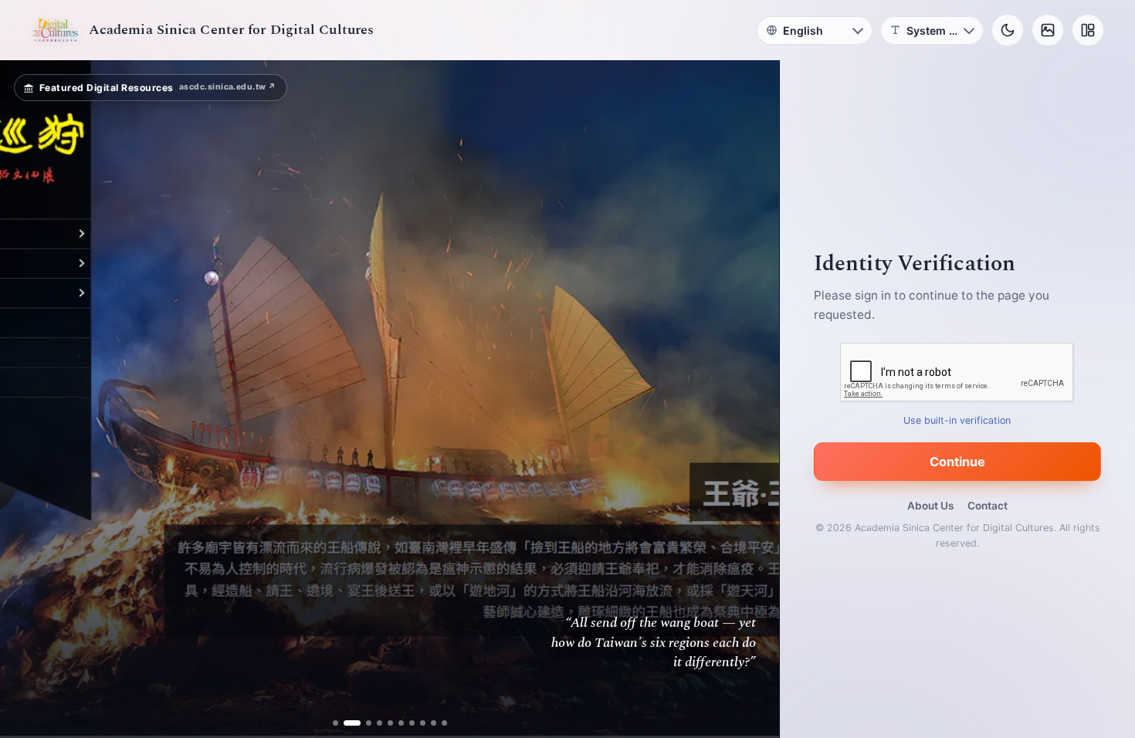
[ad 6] (401, 723)
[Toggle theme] (1007, 30)
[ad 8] (422, 723)
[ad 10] (444, 723)
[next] (751, 399)
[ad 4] (379, 723)
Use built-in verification (957, 420)
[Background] (1048, 30)
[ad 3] (362, 723)
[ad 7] (412, 723)
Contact (987, 505)
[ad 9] (433, 723)
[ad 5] (390, 723)
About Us (930, 505)
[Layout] (1088, 30)
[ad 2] (346, 723)
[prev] (28, 399)
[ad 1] (335, 723)
